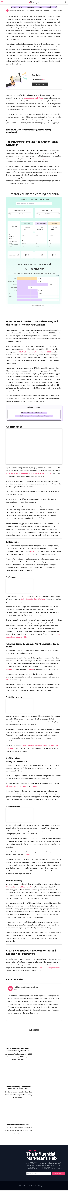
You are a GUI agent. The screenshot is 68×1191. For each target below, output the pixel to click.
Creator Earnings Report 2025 (18, 1124)
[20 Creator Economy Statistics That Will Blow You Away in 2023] (17, 1077)
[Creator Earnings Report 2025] (17, 1115)
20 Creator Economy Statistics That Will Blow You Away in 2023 (18, 1087)
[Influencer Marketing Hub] (34, 2)
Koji (43, 79)
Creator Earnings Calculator (42, 159)
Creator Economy (57, 10)
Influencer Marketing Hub (17, 10)
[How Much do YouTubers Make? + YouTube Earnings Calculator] (17, 1039)
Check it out (40, 84)
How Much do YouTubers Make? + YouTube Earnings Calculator (18, 1050)
